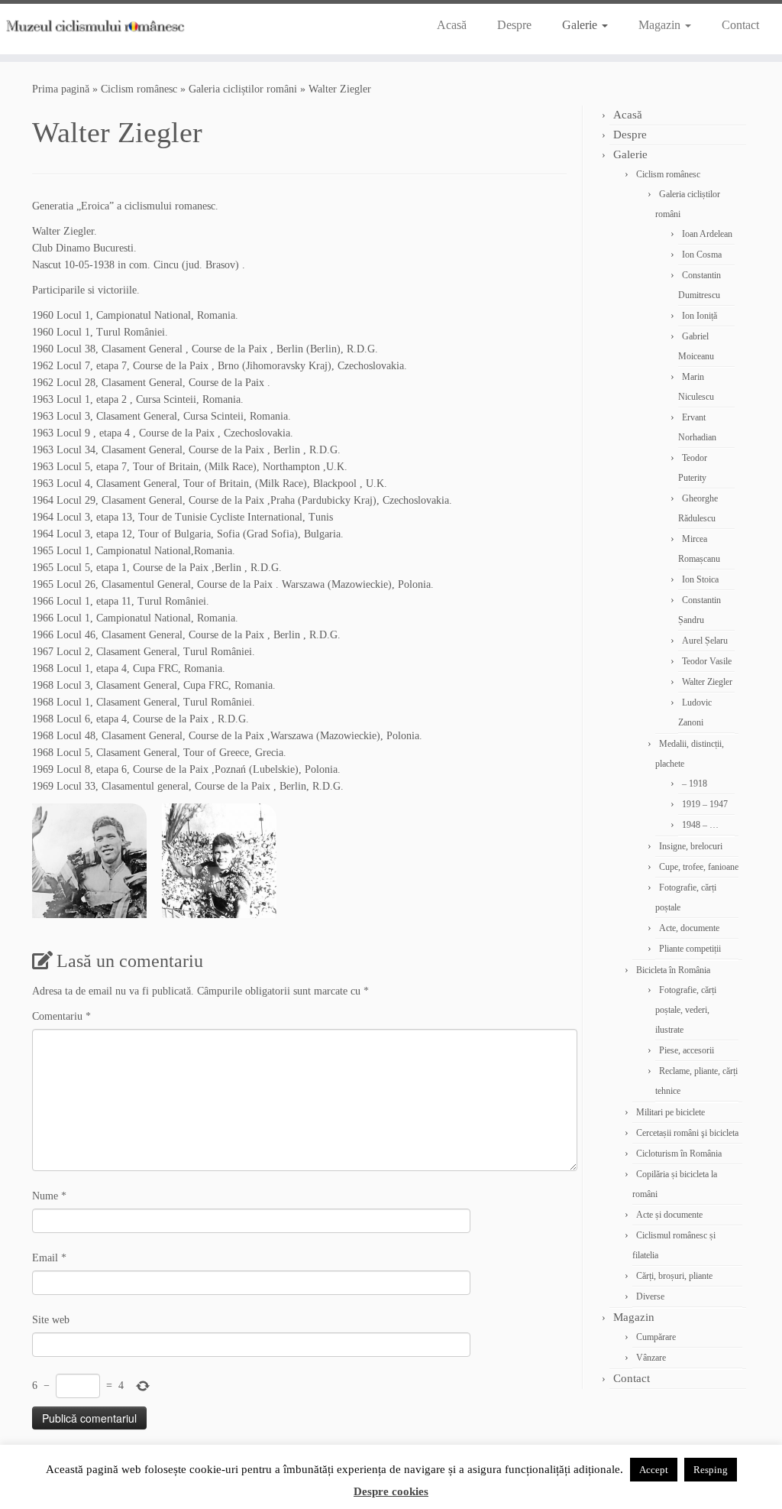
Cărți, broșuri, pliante (674, 1275)
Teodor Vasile (707, 661)
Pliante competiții (690, 948)
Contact (740, 24)
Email (49, 1258)
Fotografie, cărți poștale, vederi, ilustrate (685, 1010)
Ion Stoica (700, 579)
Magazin (660, 24)
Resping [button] (710, 1469)
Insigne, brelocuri (690, 846)
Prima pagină (60, 89)
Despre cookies (391, 1491)
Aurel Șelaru (705, 640)
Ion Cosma (702, 254)
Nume (49, 1196)
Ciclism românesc (139, 89)
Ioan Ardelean (707, 234)
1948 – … (700, 824)
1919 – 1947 (705, 804)
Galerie (581, 24)
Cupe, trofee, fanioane (698, 867)
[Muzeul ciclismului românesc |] (91, 22)
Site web (50, 1320)
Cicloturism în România (679, 1153)
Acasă (452, 24)
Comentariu (61, 1016)
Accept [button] (653, 1469)
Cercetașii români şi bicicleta (687, 1133)
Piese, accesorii (686, 1050)
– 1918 (694, 783)
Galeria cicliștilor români (243, 89)
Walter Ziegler (707, 682)
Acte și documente (669, 1214)
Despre (514, 24)
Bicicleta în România (673, 970)
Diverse (650, 1296)
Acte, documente (689, 928)
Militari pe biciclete (670, 1112)
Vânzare (651, 1357)
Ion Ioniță (699, 315)
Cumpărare (656, 1337)
